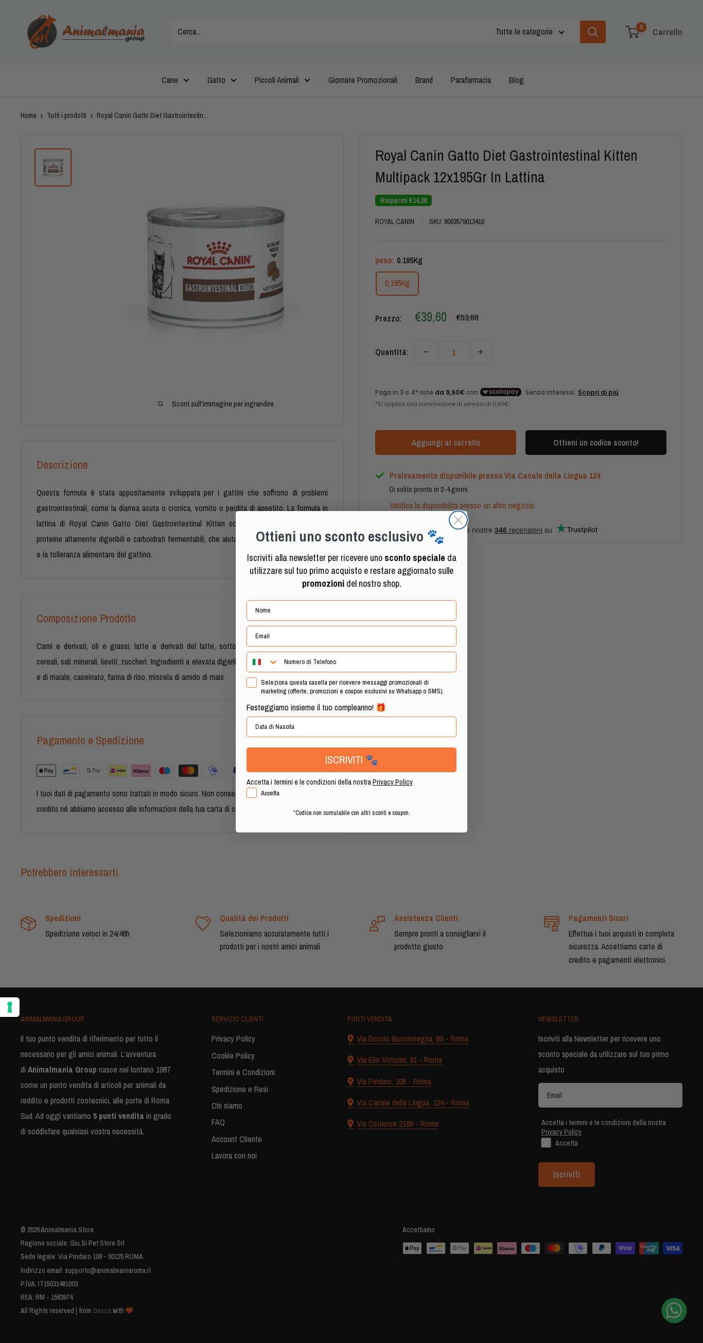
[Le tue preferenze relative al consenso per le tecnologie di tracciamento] (10, 1007)
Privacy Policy (393, 782)
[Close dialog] (458, 520)
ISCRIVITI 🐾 (351, 760)
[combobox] (263, 662)
